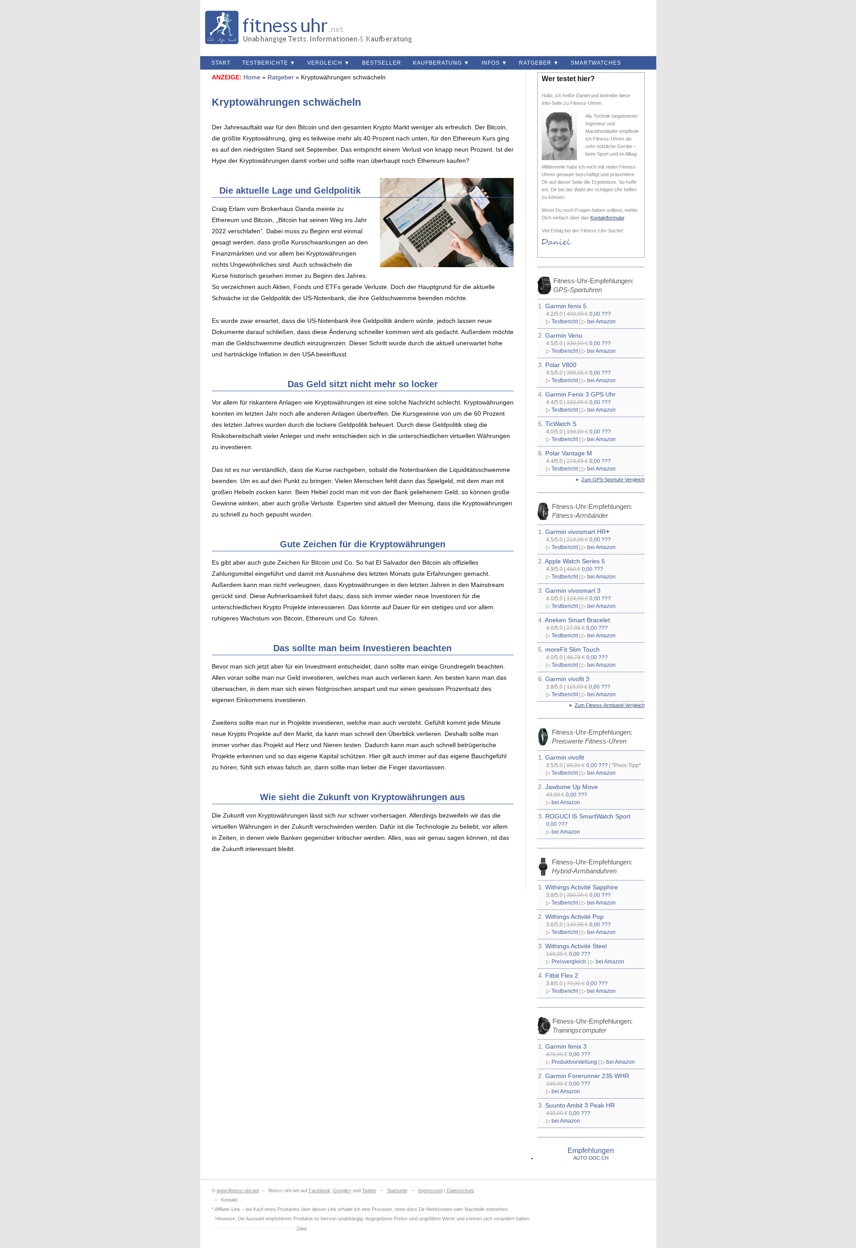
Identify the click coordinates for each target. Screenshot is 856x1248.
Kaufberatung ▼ (441, 63)
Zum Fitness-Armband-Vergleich (610, 705)
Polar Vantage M (568, 453)
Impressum (430, 1190)
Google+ (342, 1190)
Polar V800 (560, 364)
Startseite (397, 1190)
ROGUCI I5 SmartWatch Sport (587, 816)
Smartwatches (596, 63)
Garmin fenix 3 (566, 1046)
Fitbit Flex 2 (561, 975)
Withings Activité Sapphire (581, 887)
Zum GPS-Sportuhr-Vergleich (613, 479)
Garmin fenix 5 (566, 306)
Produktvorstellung (574, 1062)
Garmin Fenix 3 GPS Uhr (580, 394)
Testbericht (564, 321)
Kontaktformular (607, 217)
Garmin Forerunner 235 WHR (587, 1075)
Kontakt (229, 1200)
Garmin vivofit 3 (567, 678)
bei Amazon (601, 321)
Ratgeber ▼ (539, 63)
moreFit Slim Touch (572, 649)
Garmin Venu (563, 335)
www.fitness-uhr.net (238, 1190)
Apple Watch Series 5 (575, 561)
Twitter (369, 1190)
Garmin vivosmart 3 (573, 590)
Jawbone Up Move (571, 786)
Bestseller (381, 63)
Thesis (301, 1228)
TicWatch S (560, 423)
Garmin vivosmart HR (577, 531)
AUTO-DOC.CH (591, 1158)
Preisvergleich (568, 961)
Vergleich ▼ (328, 63)
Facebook (319, 1190)
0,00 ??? (600, 314)
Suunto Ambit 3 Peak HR (580, 1105)
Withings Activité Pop (574, 916)
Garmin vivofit (564, 757)
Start (220, 63)
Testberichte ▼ (269, 63)
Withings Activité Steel (576, 946)
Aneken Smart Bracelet (577, 620)
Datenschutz (460, 1190)
